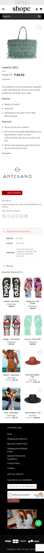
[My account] (37, 9)
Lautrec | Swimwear (11, 375)
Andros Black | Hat (32, 413)
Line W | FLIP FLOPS (33, 339)
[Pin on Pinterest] (22, 216)
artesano (9, 211)
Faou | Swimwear (11, 413)
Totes (39, 204)
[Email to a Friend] (17, 216)
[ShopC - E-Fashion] (21, 9)
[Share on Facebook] (8, 216)
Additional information (18, 231)
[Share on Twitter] (13, 216)
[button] (3, 9)
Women (5, 207)
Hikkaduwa (11, 304)
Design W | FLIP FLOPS (32, 302)
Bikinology (11, 378)
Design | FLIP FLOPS (11, 339)
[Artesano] (18, 173)
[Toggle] (4, 231)
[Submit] (39, 16)
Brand (10, 266)
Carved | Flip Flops (11, 301)
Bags (21, 204)
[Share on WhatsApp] (4, 216)
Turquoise (16, 211)
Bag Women (14, 204)
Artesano (6, 79)
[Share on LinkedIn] (26, 216)
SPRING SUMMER (30, 204)
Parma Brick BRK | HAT (32, 376)
